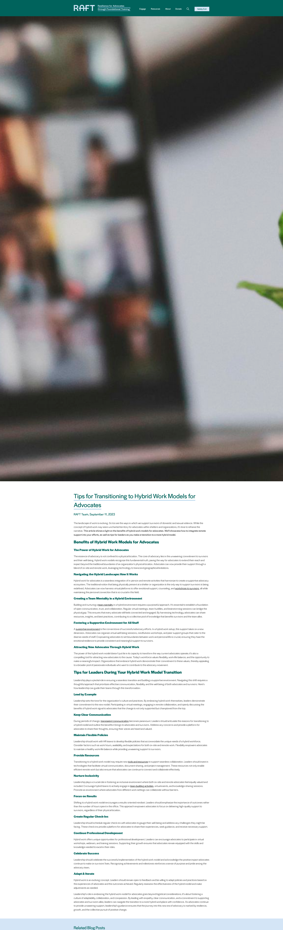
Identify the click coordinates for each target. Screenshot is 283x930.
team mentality (105, 604)
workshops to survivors (187, 588)
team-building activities (141, 786)
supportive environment (88, 629)
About (168, 8)
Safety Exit (202, 9)
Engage (142, 8)
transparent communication (115, 721)
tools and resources (138, 761)
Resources (155, 8)
